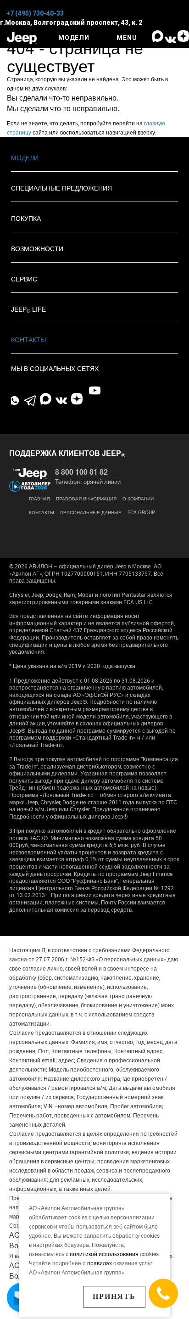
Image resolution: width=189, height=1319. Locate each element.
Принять (114, 1296)
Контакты (28, 339)
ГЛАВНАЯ (39, 498)
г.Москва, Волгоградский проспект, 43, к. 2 (71, 22)
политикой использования (105, 1253)
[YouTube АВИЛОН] (94, 391)
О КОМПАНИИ (138, 498)
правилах (99, 1263)
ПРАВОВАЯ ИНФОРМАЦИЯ (86, 498)
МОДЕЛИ (73, 37)
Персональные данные (91, 512)
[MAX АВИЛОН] (157, 39)
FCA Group (141, 512)
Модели (25, 157)
